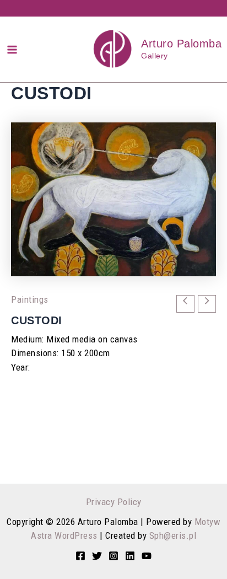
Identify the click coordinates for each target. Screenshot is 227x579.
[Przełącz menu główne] (12, 49)
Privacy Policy (114, 501)
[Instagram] (113, 556)
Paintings (29, 299)
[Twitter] (97, 556)
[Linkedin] (130, 556)
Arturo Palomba (181, 43)
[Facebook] (80, 556)
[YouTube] (147, 556)
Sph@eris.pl (173, 535)
